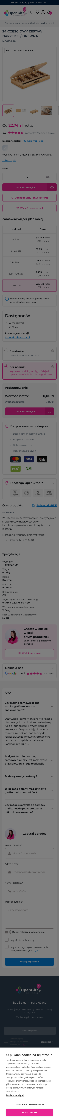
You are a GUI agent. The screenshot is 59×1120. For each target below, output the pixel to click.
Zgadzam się (29, 1112)
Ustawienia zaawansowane (29, 1104)
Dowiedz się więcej (15, 1095)
